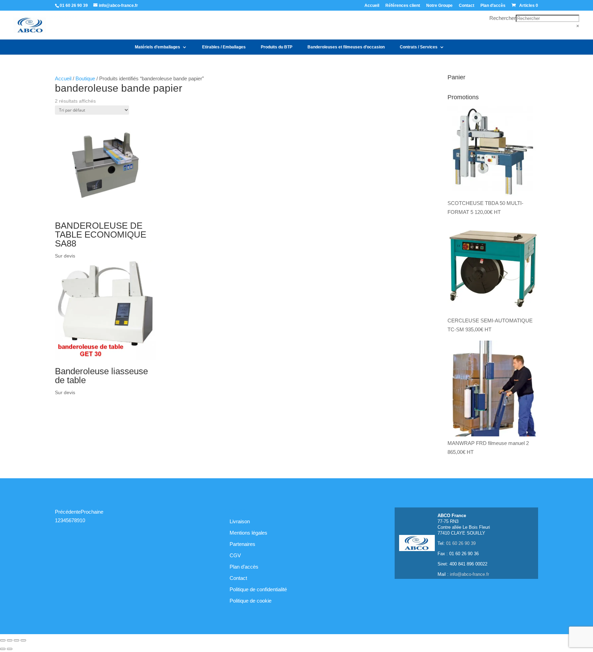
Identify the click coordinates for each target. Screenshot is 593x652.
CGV (235, 555)
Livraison (240, 521)
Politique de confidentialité (258, 589)
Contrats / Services (419, 47)
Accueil (371, 5)
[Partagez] (16, 640)
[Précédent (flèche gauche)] (2, 649)
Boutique (85, 78)
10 (82, 520)
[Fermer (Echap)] (23, 640)
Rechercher (502, 18)
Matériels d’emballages (157, 47)
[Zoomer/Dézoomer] (2, 640)
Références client (402, 5)
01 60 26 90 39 (74, 5)
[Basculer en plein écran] (9, 640)
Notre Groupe (439, 5)
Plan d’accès (492, 5)
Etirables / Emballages (224, 47)
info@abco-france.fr (469, 574)
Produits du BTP (276, 47)
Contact (466, 5)
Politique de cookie (250, 601)
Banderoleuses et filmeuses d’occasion (346, 47)
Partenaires (242, 544)
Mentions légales (248, 533)
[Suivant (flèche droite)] (9, 649)
